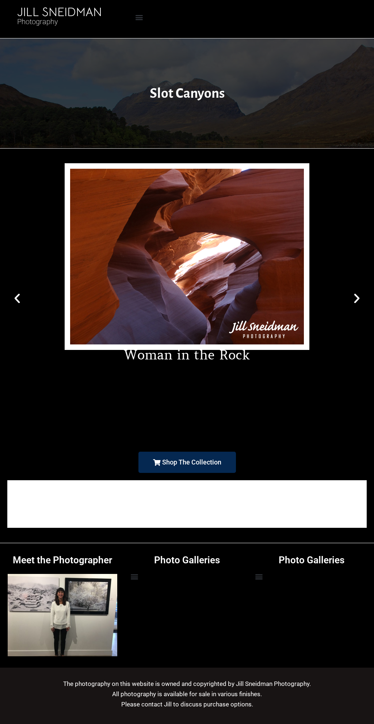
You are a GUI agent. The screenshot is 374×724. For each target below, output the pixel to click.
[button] (139, 17)
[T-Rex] (187, 486)
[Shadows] (187, 511)
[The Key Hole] (187, 500)
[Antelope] (187, 522)
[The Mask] (187, 493)
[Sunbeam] (187, 508)
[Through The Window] (187, 489)
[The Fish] (187, 504)
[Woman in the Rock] (187, 482)
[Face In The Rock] (187, 526)
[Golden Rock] (187, 518)
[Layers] (187, 515)
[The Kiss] (187, 497)
